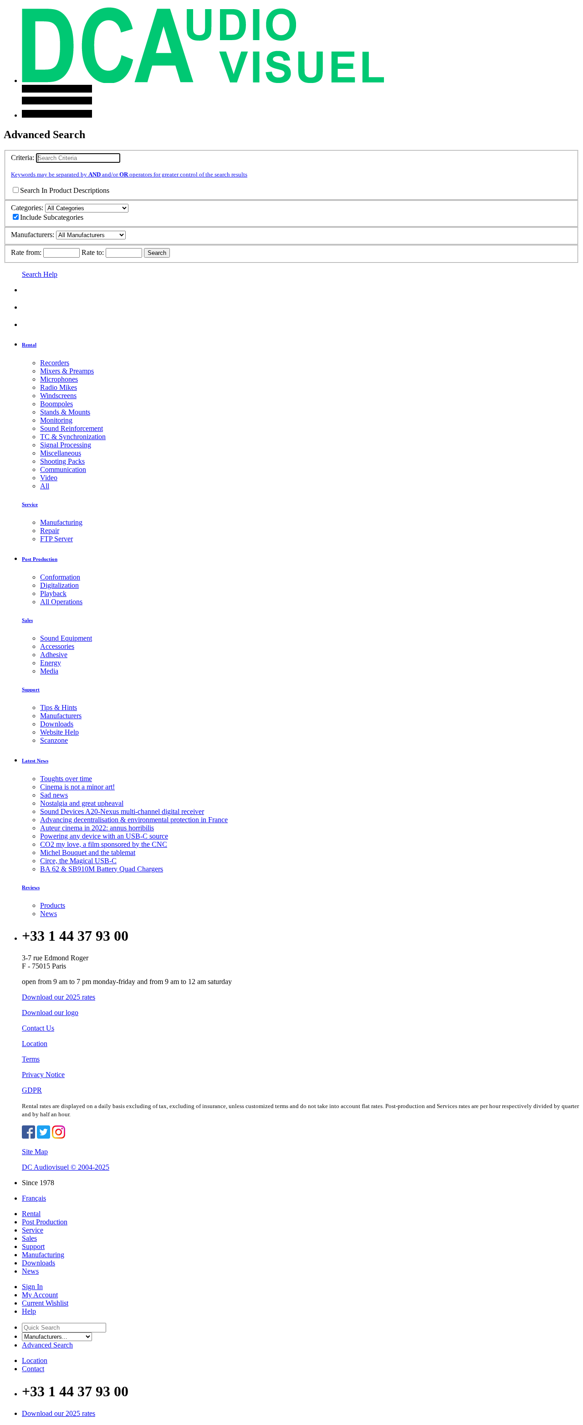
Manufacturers (61, 716)
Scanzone (54, 740)
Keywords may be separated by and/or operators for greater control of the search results (129, 174)
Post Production (39, 559)
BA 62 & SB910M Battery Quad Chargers (101, 869)
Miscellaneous (60, 453)
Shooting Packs (62, 461)
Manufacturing (61, 522)
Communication (63, 469)
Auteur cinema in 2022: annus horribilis (97, 828)
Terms (31, 1059)
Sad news (54, 795)
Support (31, 689)
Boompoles (56, 404)
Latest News (35, 760)
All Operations (61, 602)
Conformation (60, 577)
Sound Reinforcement (71, 428)
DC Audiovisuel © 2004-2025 (65, 1167)
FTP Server (56, 539)
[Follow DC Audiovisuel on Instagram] (58, 1136)
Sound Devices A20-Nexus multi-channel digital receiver (122, 811)
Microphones (59, 379)
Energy (50, 663)
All (44, 486)
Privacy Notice (43, 1074)
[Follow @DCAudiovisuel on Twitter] (43, 1136)
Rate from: (26, 252)
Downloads (56, 724)
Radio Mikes (58, 387)
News (48, 913)
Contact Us (38, 1028)
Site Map (35, 1152)
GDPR (32, 1090)
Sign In (32, 1286)
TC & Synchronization (73, 436)
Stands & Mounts (65, 412)
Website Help (59, 732)
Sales (27, 620)
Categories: (27, 208)
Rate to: (93, 252)
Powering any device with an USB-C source (104, 836)
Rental (29, 344)
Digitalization (59, 585)
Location (34, 1043)
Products (52, 905)
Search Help (39, 274)
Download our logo (50, 1012)
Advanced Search (47, 1345)
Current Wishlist (45, 1303)
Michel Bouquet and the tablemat (87, 852)
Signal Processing (65, 445)
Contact (33, 1369)
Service (30, 504)
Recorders (54, 363)
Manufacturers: (32, 234)
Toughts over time (66, 778)
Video (48, 478)
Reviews (31, 887)
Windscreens (58, 395)
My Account (40, 1295)
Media (49, 671)
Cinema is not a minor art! (77, 787)
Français (34, 1198)
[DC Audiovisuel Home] (203, 80)
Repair (49, 530)
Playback (53, 593)
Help (29, 1311)
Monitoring (56, 420)
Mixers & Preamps (67, 371)
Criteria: (22, 157)
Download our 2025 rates (58, 997)
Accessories (57, 646)
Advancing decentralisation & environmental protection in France (134, 820)
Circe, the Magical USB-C (78, 861)
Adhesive (53, 654)
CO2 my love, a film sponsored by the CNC (103, 844)
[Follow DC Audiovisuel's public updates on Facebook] (28, 1136)
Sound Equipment (66, 638)
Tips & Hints (58, 707)
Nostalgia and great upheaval (81, 803)
